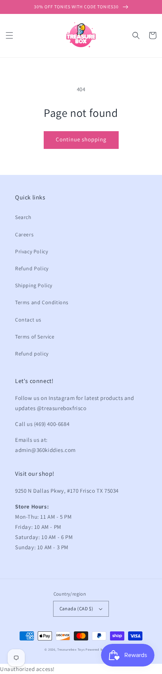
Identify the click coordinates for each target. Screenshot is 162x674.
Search (23, 217)
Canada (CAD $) (76, 608)
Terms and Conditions (42, 302)
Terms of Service (35, 336)
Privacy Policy (31, 251)
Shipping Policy (33, 285)
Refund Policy (32, 268)
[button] (9, 35)
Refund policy (32, 353)
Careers (24, 234)
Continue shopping (81, 139)
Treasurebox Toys (70, 649)
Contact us (28, 319)
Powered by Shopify (102, 649)
